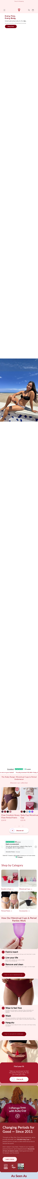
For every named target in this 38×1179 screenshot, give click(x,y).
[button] (4, 10)
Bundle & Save (6, 889)
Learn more (9, 1159)
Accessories (23, 911)
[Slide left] (15, 826)
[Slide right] (23, 826)
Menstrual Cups (24, 889)
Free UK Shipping (19, 1)
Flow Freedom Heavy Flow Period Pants (10, 816)
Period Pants (5, 911)
